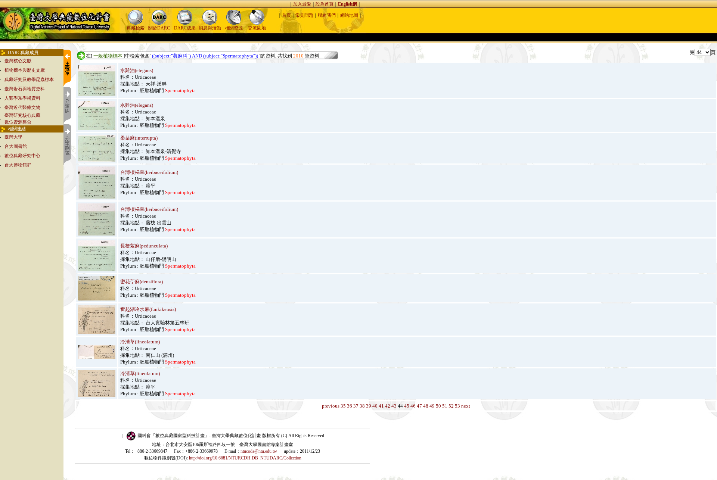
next (465, 406)
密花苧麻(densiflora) (141, 281)
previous (330, 406)
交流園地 (257, 28)
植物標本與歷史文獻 (24, 70)
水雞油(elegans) (136, 70)
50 (438, 406)
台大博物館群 (17, 165)
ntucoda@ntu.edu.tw (258, 451)
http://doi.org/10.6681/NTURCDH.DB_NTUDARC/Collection (245, 458)
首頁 (286, 15)
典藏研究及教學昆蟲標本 (29, 79)
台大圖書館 (15, 146)
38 (362, 406)
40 (375, 406)
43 (394, 406)
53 (457, 406)
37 (355, 406)
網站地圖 (349, 15)
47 (419, 406)
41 (381, 406)
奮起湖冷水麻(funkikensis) (148, 309)
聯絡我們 (327, 15)
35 (343, 406)
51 (444, 406)
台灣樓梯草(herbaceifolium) (149, 172)
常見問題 (304, 15)
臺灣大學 (13, 137)
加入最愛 (302, 4)
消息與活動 (210, 28)
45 (406, 406)
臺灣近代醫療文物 (22, 107)
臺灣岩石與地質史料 (24, 88)
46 (413, 406)
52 (451, 406)
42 (387, 406)
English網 (347, 4)
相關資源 (234, 28)
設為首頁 (324, 4)
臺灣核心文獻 (17, 60)
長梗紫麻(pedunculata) (144, 246)
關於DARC (159, 28)
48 (425, 406)
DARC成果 (185, 28)
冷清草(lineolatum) (140, 342)
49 (432, 406)
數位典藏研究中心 (22, 155)
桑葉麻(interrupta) (139, 138)
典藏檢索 (136, 28)
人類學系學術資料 (22, 98)
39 (368, 406)
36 (349, 406)
